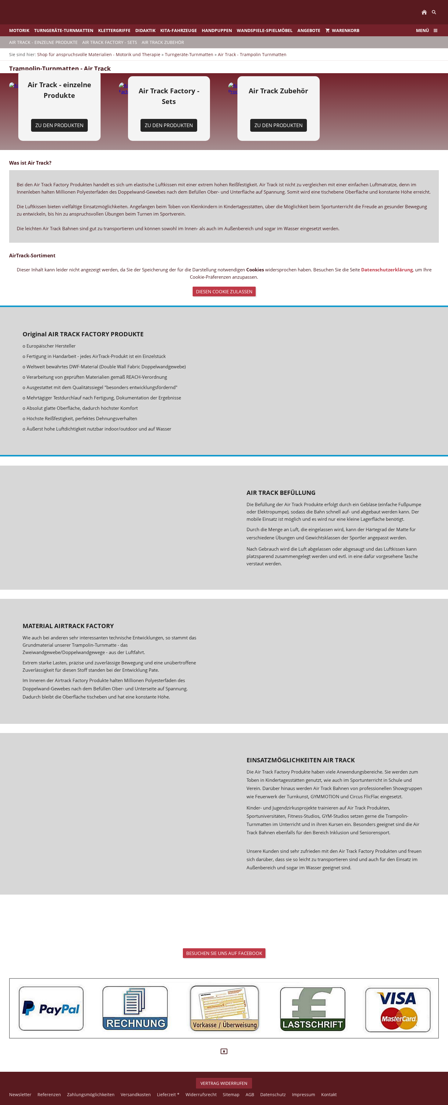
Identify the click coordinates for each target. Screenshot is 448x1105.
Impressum (303, 1094)
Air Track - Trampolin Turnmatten (252, 54)
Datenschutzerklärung (387, 269)
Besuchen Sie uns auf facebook (224, 953)
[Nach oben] (224, 1051)
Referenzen (49, 1094)
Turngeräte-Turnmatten (189, 54)
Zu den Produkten (59, 125)
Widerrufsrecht (201, 1094)
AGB (250, 1094)
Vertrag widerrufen (224, 1083)
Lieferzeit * (168, 1094)
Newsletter (20, 1094)
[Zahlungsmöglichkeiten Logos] (224, 1008)
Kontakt (329, 1094)
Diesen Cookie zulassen (224, 291)
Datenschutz (273, 1094)
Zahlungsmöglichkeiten (91, 1094)
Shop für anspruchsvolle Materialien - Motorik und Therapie (98, 54)
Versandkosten (136, 1094)
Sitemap (231, 1094)
